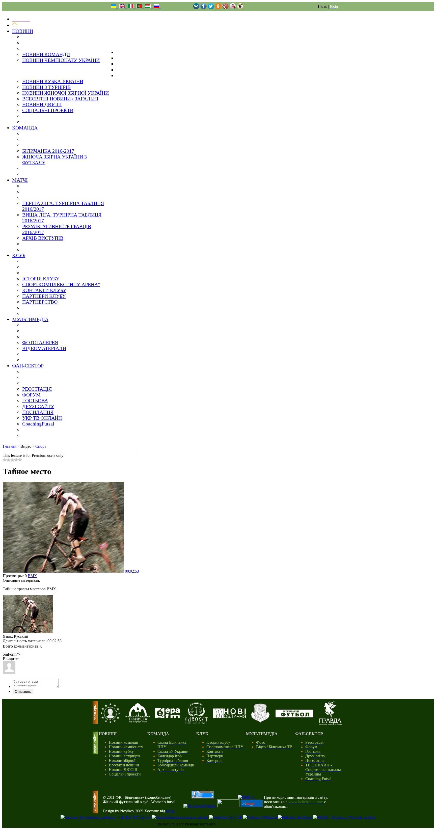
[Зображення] (28, 614)
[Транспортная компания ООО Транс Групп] (260, 722)
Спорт (40, 446)
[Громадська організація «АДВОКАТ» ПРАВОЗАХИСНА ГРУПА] (196, 722)
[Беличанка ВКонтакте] (196, 8)
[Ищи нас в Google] (225, 8)
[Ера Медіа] (167, 716)
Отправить (23, 691)
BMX (32, 576)
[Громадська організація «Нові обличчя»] (229, 716)
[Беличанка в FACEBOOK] (203, 8)
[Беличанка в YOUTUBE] (233, 8)
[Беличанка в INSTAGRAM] (240, 8)
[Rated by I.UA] (228, 806)
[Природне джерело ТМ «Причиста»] (137, 721)
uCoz (170, 811)
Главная (9, 446)
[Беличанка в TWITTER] (211, 8)
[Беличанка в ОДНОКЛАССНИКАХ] (218, 8)
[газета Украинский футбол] (294, 716)
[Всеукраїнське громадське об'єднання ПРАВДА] (330, 723)
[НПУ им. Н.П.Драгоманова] (110, 722)
